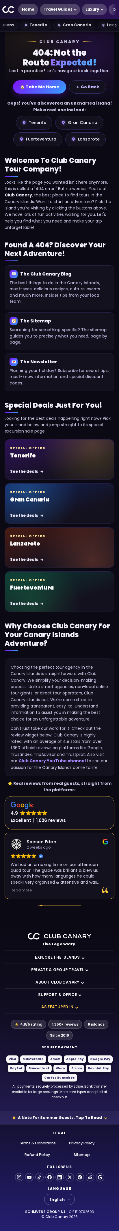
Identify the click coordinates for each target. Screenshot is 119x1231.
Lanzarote (89, 139)
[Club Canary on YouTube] (29, 1177)
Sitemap (82, 1154)
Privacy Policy (81, 1143)
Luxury (92, 9)
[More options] (114, 9)
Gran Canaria (77, 25)
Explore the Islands (57, 957)
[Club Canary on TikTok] (39, 1177)
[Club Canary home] (8, 9)
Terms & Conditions (37, 1143)
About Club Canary (57, 982)
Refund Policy (37, 1154)
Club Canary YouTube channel (52, 761)
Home (28, 9)
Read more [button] (21, 890)
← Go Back (87, 87)
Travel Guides (58, 9)
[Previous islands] (3, 25)
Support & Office (57, 994)
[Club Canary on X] (70, 1177)
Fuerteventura (41, 139)
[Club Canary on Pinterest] (80, 1177)
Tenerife (38, 25)
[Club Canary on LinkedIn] (59, 1177)
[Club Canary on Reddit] (90, 1177)
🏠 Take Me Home (39, 87)
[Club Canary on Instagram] (19, 1177)
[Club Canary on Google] (100, 1177)
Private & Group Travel (57, 970)
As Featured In (57, 1007)
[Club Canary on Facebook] (49, 1177)
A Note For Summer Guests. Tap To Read (60, 1117)
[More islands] (115, 25)
